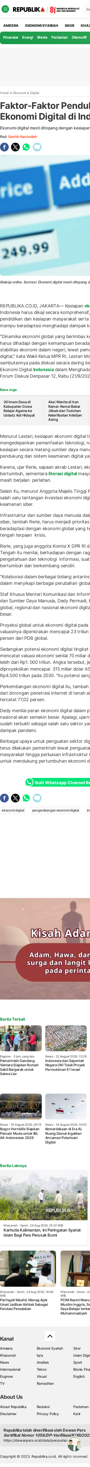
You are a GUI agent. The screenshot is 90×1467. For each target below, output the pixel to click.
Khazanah (8, 1355)
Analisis (43, 1362)
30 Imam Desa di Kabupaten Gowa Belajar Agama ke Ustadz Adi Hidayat (20, 408)
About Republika (13, 1407)
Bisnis (42, 37)
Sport (77, 1362)
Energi (27, 37)
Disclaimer (8, 1414)
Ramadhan (45, 1383)
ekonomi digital (13, 810)
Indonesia (43, 369)
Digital (34, 93)
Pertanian (60, 37)
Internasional (10, 1369)
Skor (76, 1348)
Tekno (41, 1369)
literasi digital (63, 473)
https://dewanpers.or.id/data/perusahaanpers (40, 1440)
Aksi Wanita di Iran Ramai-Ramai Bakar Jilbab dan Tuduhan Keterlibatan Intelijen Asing (65, 411)
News (4, 1362)
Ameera (6, 1348)
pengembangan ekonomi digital (55, 810)
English (79, 1376)
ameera (10, 25)
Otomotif (79, 37)
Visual (41, 1376)
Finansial (10, 37)
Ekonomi (19, 93)
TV (2, 1383)
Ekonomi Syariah (41, 25)
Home (4, 93)
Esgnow (6, 1376)
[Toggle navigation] (5, 9)
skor (69, 25)
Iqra (40, 1355)
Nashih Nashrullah (22, 136)
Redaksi (43, 1407)
